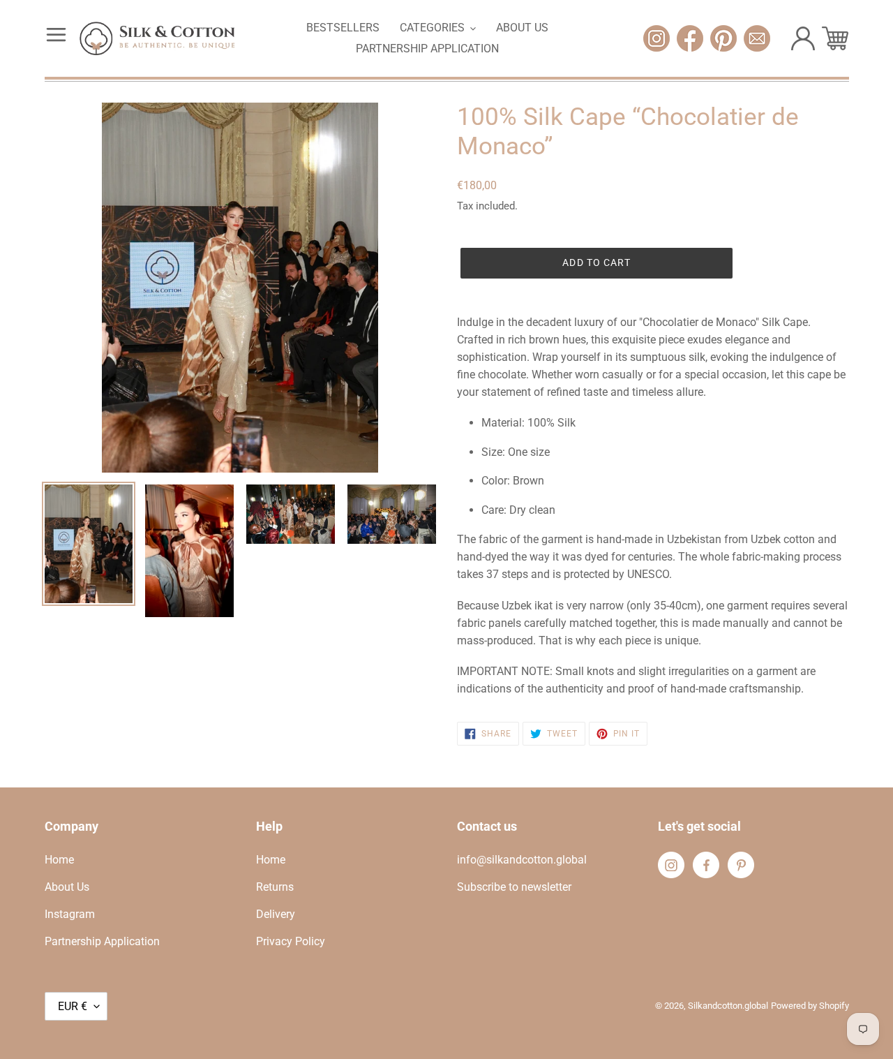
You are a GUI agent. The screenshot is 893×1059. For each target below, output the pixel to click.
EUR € (72, 1006)
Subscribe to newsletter (514, 887)
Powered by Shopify (810, 1005)
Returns (275, 887)
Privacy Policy (290, 941)
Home (59, 859)
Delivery (275, 914)
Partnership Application (102, 941)
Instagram (70, 914)
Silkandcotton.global (728, 1005)
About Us (67, 887)
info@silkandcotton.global (522, 859)
